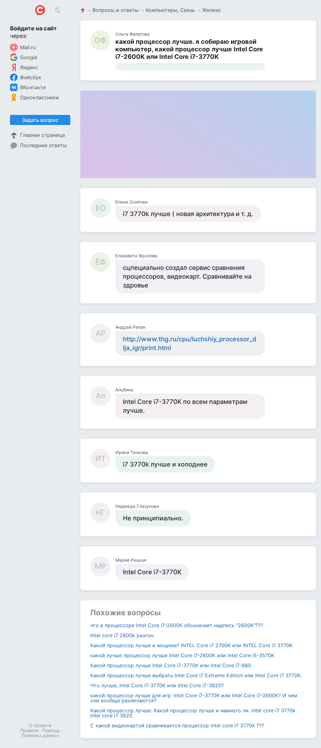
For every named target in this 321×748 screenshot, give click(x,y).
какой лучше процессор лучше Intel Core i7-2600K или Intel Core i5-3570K (182, 655)
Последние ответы (43, 145)
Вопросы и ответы (115, 10)
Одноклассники (39, 97)
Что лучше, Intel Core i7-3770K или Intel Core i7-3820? (157, 685)
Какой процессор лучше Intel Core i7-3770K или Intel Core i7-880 (170, 665)
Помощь (51, 730)
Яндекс (29, 67)
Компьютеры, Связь (170, 10)
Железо (211, 10)
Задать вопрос (40, 120)
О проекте (40, 725)
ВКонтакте (33, 87)
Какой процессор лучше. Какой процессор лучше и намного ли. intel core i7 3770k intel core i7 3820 (193, 713)
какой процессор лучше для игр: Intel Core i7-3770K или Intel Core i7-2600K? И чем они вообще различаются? (193, 698)
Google (28, 57)
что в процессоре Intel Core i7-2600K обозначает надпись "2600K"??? (176, 625)
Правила (29, 730)
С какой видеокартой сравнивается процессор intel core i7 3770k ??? (177, 725)
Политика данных (40, 735)
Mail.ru (28, 47)
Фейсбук (30, 77)
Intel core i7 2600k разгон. (122, 635)
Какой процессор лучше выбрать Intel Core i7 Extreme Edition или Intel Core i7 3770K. (196, 675)
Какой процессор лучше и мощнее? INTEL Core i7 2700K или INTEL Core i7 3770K (191, 645)
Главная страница (42, 135)
